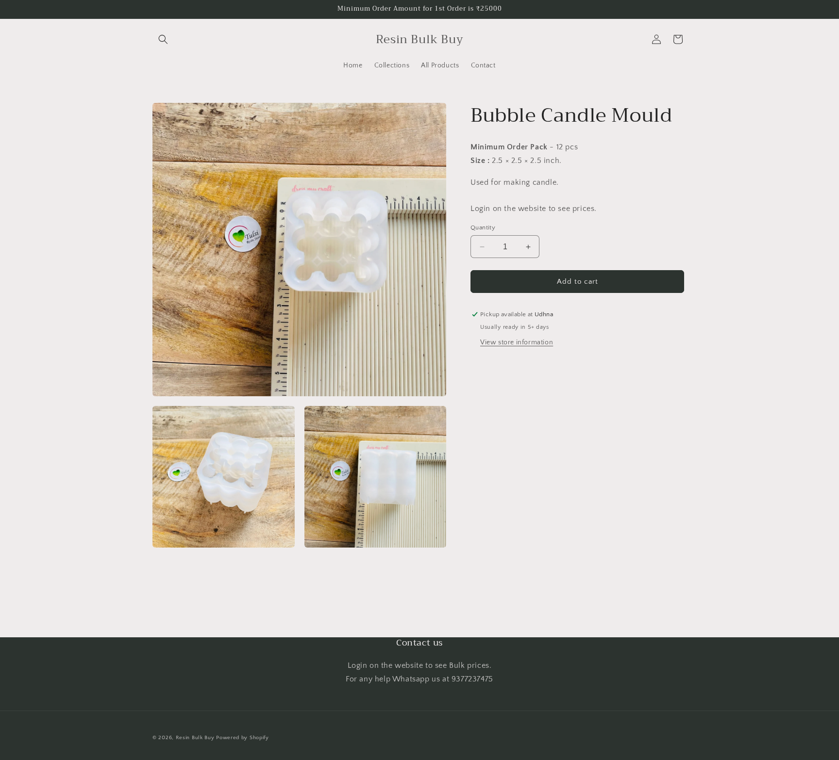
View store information (516, 342)
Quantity (482, 227)
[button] (163, 39)
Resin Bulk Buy (195, 738)
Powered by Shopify (242, 738)
